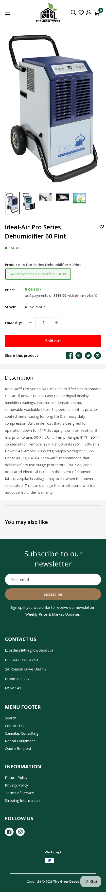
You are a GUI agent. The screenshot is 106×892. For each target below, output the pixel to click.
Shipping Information (22, 800)
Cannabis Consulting (21, 733)
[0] (97, 12)
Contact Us (14, 725)
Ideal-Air (13, 247)
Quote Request (18, 748)
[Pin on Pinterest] (78, 355)
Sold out (53, 340)
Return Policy (16, 777)
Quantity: (13, 322)
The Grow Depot (66, 881)
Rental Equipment (20, 740)
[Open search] (73, 12)
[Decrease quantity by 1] (30, 322)
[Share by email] (97, 355)
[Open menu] (7, 13)
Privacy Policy (16, 785)
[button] (63, 295)
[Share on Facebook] (69, 355)
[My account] (88, 12)
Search (10, 717)
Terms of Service (19, 792)
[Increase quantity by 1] (56, 322)
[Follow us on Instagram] (20, 832)
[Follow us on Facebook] (9, 832)
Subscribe (53, 594)
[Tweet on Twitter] (88, 355)
